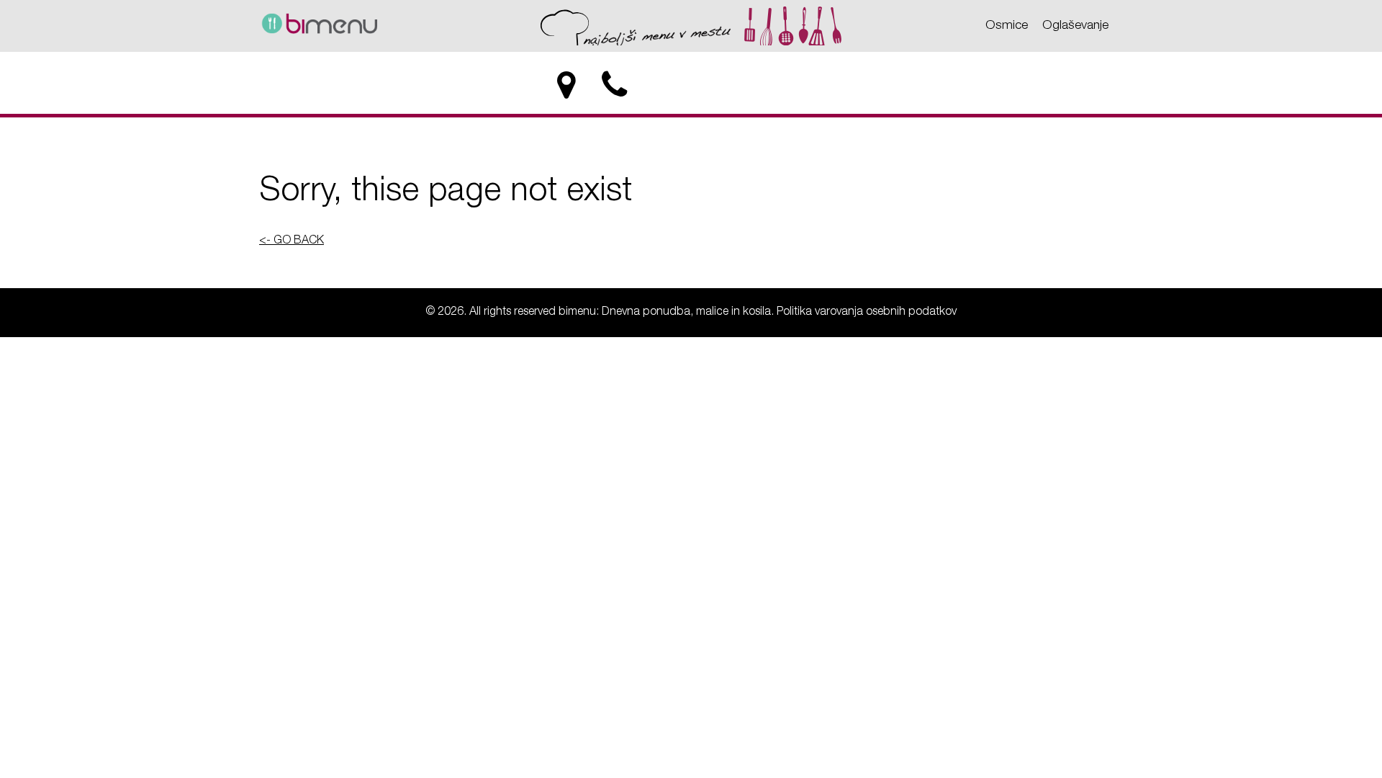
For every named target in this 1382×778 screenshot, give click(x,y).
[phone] (616, 85)
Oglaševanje (1075, 25)
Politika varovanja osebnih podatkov (867, 312)
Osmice (1006, 25)
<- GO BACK (291, 241)
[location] (566, 85)
